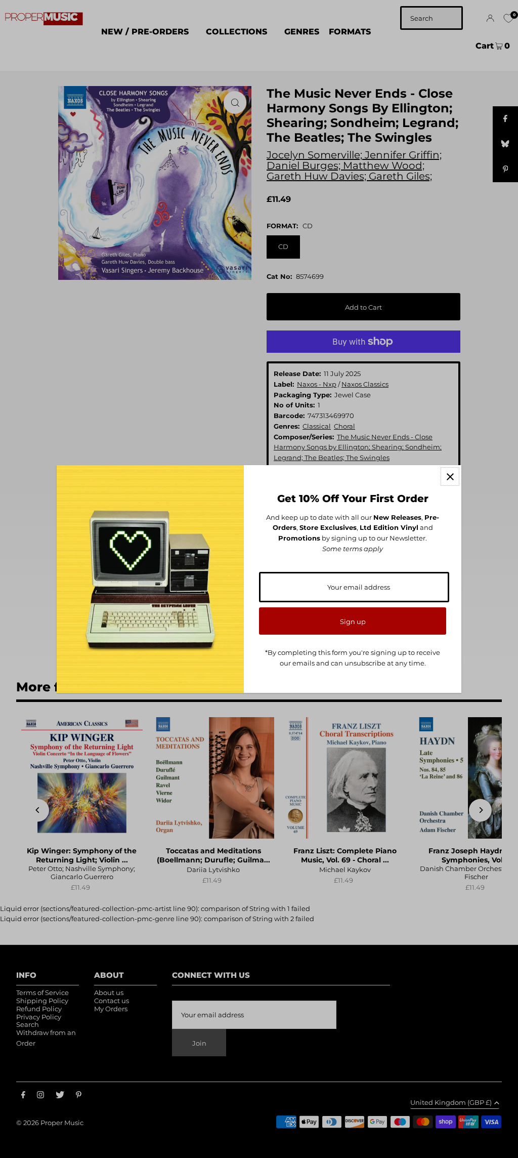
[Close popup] (450, 476)
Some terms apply (352, 549)
